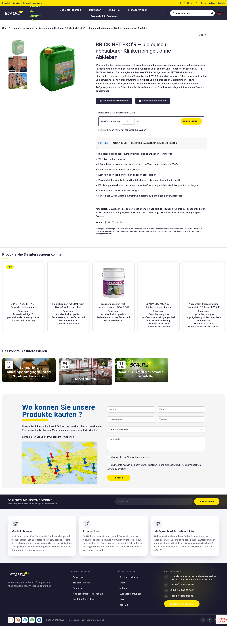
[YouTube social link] (188, 3)
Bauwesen (114, 208)
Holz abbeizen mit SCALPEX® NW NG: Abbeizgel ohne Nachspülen (68, 307)
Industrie (63, 323)
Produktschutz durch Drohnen (203, 326)
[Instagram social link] (184, 3)
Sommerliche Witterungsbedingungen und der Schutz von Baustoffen (28, 372)
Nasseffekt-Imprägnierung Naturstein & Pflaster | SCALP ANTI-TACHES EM (204, 307)
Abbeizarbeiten (85, 379)
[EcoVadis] (11, 620)
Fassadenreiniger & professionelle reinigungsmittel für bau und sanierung (23, 317)
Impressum (73, 619)
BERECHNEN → (191, 121)
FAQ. (122, 599)
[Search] (212, 13)
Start (5, 28)
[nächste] (205, 35)
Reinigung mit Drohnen (51, 28)
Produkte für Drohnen (23, 28)
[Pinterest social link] (113, 222)
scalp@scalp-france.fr (183, 595)
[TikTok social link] (196, 3)
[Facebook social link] (180, 3)
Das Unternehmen (129, 577)
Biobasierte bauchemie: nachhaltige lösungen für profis (153, 208)
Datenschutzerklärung (93, 619)
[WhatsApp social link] (120, 222)
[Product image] (23, 282)
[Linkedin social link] (192, 3)
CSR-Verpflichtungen (130, 593)
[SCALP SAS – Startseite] (36, 574)
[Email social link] (109, 222)
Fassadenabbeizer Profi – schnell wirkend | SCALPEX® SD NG (113, 307)
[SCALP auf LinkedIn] (203, 620)
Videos (123, 588)
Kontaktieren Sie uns (181, 603)
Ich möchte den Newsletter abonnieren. (130, 457)
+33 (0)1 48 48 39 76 (183, 584)
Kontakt (124, 604)
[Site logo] (14, 13)
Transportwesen (81, 582)
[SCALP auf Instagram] (209, 620)
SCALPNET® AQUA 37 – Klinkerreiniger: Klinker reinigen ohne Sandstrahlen (158, 307)
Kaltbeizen (74, 323)
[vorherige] (199, 35)
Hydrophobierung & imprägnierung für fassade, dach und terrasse (204, 317)
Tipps (122, 582)
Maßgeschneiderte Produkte (88, 593)
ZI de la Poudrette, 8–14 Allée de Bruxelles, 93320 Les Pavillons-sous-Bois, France (194, 578)
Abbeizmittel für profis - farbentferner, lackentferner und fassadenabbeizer (68, 317)
